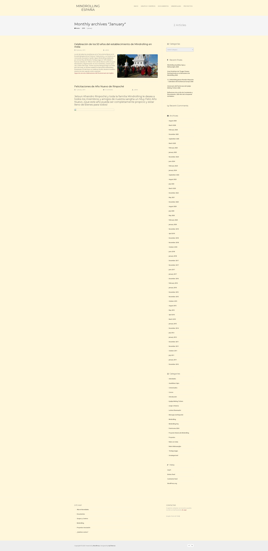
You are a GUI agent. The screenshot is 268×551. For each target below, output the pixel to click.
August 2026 (173, 121)
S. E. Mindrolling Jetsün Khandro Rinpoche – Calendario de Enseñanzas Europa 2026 (180, 80)
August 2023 (173, 179)
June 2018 (172, 251)
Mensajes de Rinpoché (176, 415)
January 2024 (173, 170)
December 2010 (174, 364)
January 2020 (173, 224)
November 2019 (174, 229)
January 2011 (173, 360)
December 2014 (174, 328)
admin (107, 50)
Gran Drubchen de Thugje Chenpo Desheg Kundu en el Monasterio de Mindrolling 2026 (178, 73)
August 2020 (173, 206)
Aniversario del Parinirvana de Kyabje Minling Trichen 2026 (179, 87)
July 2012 (171, 333)
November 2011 (174, 346)
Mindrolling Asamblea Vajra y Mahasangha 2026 (176, 66)
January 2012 (173, 337)
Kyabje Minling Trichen (176, 401)
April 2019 (172, 233)
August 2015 (173, 306)
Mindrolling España (88, 8)
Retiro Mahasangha (175, 446)
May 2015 (172, 310)
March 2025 (172, 143)
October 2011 (173, 351)
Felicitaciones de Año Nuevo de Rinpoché (99, 86)
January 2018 (173, 256)
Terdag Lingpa (173, 451)
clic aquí (184, 510)
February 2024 (173, 166)
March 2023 (172, 188)
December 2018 (174, 238)
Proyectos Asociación (83, 527)
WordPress (96, 546)
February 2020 (173, 220)
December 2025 (174, 134)
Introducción (173, 397)
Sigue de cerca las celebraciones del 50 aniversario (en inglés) (93, 73)
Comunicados (173, 388)
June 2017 (172, 269)
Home (78, 28)
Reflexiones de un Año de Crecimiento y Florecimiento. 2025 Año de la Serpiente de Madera (180, 94)
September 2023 (174, 175)
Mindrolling (176, 6)
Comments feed (172, 479)
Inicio (136, 6)
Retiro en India (173, 442)
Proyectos (188, 6)
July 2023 (171, 184)
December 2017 (174, 260)
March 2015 (172, 319)
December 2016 (174, 278)
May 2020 (172, 215)
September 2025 (174, 139)
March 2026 (172, 125)
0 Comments (109, 90)
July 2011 (171, 355)
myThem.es (111, 546)
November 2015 (174, 297)
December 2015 (174, 292)
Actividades (172, 379)
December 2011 (174, 342)
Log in (169, 470)
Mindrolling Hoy (174, 424)
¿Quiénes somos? (82, 532)
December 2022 (174, 193)
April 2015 (172, 315)
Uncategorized (173, 455)
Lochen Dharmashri (175, 410)
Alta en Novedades (83, 509)
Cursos (171, 392)
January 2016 (173, 288)
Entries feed (171, 474)
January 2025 (173, 152)
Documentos (163, 6)
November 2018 (174, 242)
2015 (83, 28)
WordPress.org (172, 483)
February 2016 (173, 283)
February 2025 (173, 148)
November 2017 (174, 265)
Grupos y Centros (148, 6)
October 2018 (173, 247)
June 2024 (172, 161)
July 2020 (171, 211)
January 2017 (173, 274)
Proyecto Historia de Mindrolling (179, 433)
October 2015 (173, 301)
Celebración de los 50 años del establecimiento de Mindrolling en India (113, 45)
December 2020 (174, 202)
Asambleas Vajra (174, 383)
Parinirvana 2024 (174, 428)
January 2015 (173, 324)
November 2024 (174, 157)
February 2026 (173, 130)
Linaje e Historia (174, 406)
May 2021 (172, 197)
